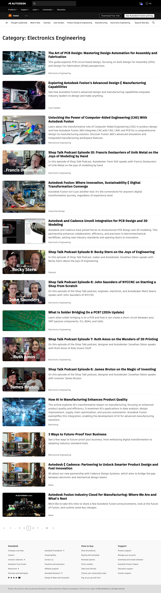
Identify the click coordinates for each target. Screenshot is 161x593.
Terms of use (84, 589)
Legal (92, 589)
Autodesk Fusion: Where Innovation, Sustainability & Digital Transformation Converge (94, 184)
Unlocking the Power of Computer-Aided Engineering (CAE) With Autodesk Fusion (97, 119)
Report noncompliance (71, 589)
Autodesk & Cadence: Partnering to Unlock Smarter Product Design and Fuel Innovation (103, 466)
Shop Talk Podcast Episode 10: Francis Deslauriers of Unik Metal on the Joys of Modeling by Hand (103, 154)
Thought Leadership (19, 22)
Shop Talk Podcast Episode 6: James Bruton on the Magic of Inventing (102, 369)
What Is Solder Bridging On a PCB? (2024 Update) (86, 312)
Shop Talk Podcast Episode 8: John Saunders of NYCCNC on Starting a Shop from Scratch (102, 284)
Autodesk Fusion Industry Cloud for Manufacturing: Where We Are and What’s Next (102, 496)
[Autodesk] (17, 3)
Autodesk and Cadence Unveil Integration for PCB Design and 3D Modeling (97, 223)
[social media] (14, 577)
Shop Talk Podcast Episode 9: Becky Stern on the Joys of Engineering (101, 252)
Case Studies (59, 22)
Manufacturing (101, 22)
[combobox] (54, 3)
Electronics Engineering (120, 22)
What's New (35, 22)
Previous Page (4, 528)
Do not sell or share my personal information (30, 589)
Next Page (53, 528)
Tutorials (46, 22)
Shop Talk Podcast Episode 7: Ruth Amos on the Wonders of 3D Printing (103, 339)
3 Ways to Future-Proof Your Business (77, 434)
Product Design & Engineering (79, 22)
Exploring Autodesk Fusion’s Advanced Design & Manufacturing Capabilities (97, 85)
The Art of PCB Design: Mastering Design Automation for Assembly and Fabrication (102, 55)
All (7, 22)
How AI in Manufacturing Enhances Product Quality (87, 399)
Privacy (10, 589)
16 (47, 528)
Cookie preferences (54, 589)
